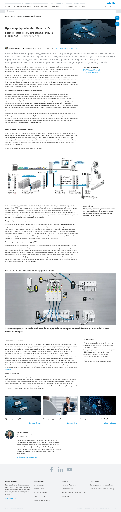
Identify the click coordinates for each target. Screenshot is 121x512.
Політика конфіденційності (91, 508)
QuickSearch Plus (39, 496)
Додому (7, 16)
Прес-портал (66, 496)
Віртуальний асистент (69, 485)
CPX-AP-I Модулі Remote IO (92, 70)
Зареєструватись (10, 498)
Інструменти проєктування (22, 6)
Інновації (18, 16)
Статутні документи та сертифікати (101, 485)
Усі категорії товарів (40, 492)
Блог (83, 6)
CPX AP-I (8, 369)
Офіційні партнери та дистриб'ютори (74, 492)
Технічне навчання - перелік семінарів (102, 489)
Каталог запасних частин (41, 500)
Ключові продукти (39, 485)
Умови (114, 508)
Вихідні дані (79, 508)
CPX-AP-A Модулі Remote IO (92, 72)
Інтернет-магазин (39, 489)
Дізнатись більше (35, 423)
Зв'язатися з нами (68, 489)
